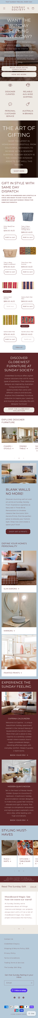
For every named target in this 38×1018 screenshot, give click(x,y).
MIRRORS (8, 631)
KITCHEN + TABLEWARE (25, 861)
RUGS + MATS (7, 860)
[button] (4, 8)
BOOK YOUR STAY (18, 755)
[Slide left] (14, 458)
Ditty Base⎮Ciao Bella (9, 227)
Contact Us (8, 939)
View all (19, 347)
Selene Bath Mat (9, 331)
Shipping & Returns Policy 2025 (16, 948)
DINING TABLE (23, 447)
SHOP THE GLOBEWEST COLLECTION (19, 410)
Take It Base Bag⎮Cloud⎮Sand (9, 263)
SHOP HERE (19, 171)
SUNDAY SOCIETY (21, 1014)
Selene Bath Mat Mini (27, 297)
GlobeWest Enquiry (12, 944)
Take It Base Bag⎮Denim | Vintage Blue (25, 228)
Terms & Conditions (12, 958)
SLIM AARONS (10, 589)
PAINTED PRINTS (12, 673)
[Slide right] (23, 458)
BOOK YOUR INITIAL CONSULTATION (19, 68)
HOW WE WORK (19, 75)
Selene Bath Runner (8, 297)
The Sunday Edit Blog (12, 967)
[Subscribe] (31, 982)
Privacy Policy (10, 953)
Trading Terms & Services (14, 963)
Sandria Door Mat (27, 331)
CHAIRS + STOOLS (8, 447)
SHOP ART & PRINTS (18, 532)
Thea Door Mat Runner (26, 263)
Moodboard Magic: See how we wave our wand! (18, 898)
